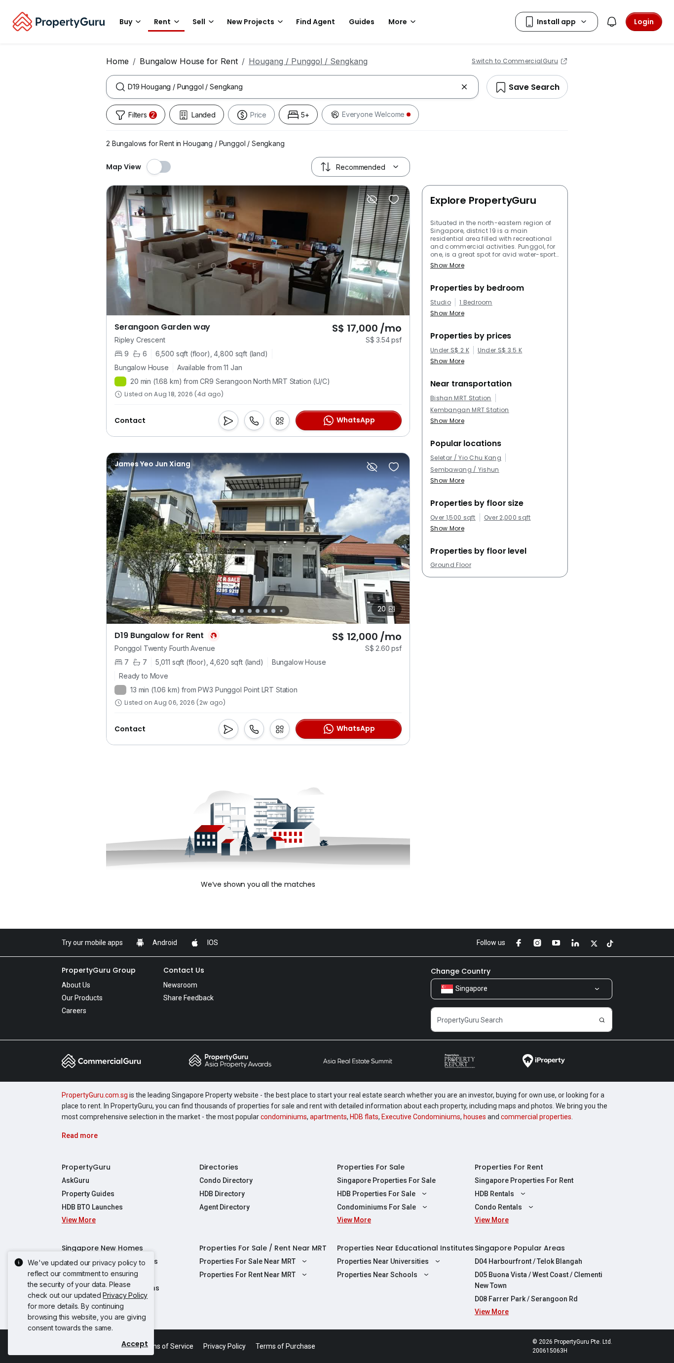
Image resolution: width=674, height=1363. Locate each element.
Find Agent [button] (315, 22)
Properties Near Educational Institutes (405, 1248)
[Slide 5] (265, 611)
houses (474, 1117)
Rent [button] (162, 22)
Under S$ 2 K (449, 350)
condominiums (284, 1117)
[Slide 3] (250, 611)
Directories (218, 1167)
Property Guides (88, 1194)
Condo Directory (226, 1180)
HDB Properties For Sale (376, 1194)
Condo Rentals (498, 1207)
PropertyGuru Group (99, 970)
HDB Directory (222, 1194)
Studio (440, 302)
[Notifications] (612, 22)
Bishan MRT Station (460, 398)
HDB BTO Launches (92, 1207)
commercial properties (536, 1117)
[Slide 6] (273, 611)
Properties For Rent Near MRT (247, 1275)
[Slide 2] (242, 611)
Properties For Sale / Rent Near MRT (263, 1248)
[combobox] (292, 87)
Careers (74, 1011)
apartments (328, 1117)
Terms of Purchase (285, 1346)
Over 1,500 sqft (453, 518)
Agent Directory (224, 1207)
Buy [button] (125, 22)
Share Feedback (188, 998)
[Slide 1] (234, 611)
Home (117, 61)
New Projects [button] (250, 22)
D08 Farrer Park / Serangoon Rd (526, 1299)
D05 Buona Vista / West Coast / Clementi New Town (538, 1280)
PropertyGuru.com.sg (95, 1095)
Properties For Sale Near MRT (247, 1261)
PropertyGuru (86, 1167)
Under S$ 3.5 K (500, 350)
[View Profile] (152, 464)
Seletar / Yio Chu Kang (465, 458)
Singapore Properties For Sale (386, 1180)
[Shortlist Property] (394, 199)
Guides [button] (361, 22)
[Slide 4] (258, 611)
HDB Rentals (494, 1194)
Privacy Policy (125, 1295)
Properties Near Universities (383, 1261)
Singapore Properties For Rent (524, 1180)
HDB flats (364, 1117)
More (397, 22)
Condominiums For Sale (376, 1207)
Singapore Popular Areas (520, 1248)
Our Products (82, 998)
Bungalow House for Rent (189, 61)
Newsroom (180, 985)
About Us (76, 985)
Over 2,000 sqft (507, 518)
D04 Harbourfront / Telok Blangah (528, 1261)
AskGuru (75, 1180)
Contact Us (183, 970)
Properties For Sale (371, 1167)
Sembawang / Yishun (464, 470)
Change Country (460, 971)
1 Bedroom (475, 302)
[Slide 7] (281, 610)
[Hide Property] (372, 199)
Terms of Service (166, 1346)
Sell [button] (198, 22)
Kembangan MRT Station (469, 410)
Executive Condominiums (420, 1117)
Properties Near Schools (377, 1275)
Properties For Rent (509, 1167)
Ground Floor (450, 565)
